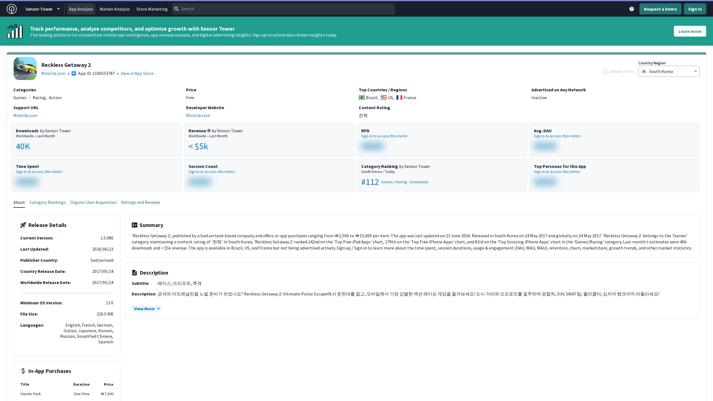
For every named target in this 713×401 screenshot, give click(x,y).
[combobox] (283, 8)
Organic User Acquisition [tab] (93, 202)
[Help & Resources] (631, 8)
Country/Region (652, 62)
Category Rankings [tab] (48, 202)
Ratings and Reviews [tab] (140, 202)
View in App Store (137, 73)
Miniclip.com (53, 73)
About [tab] (19, 202)
